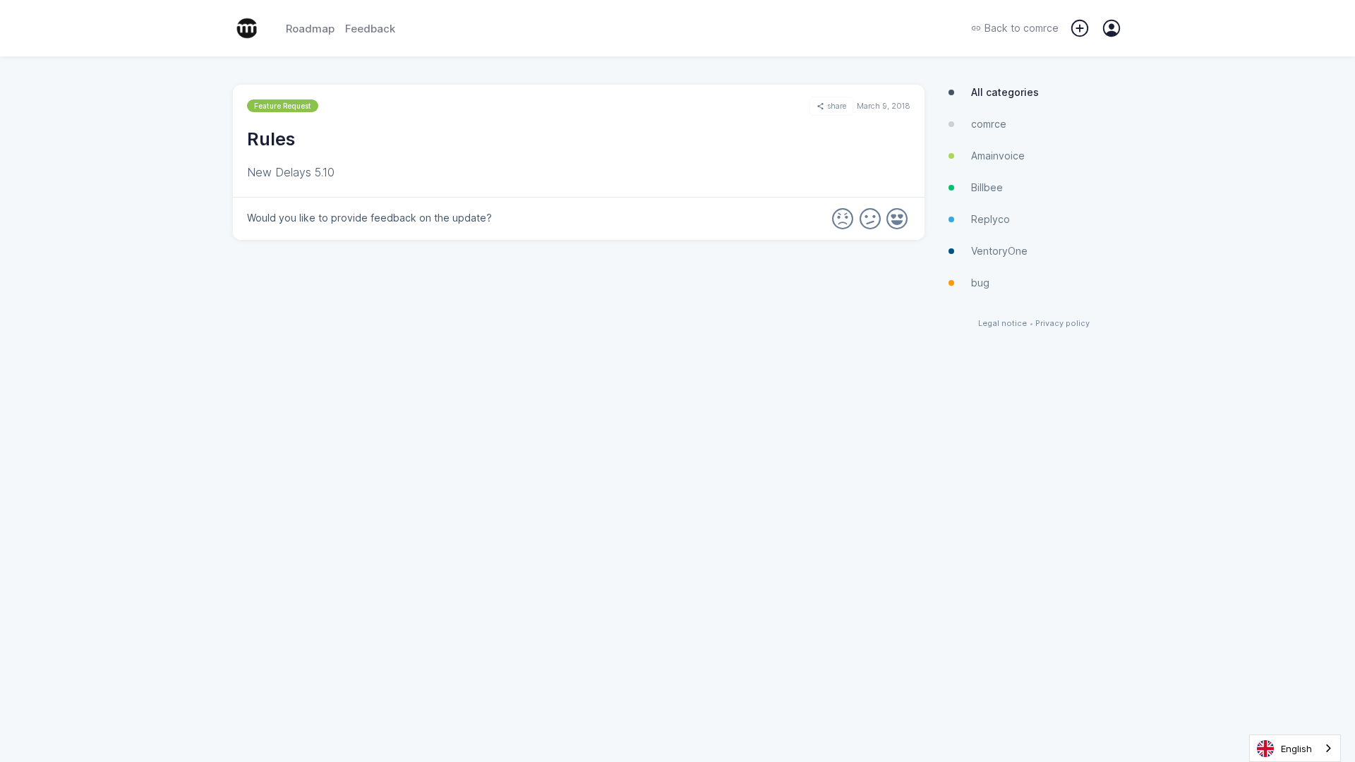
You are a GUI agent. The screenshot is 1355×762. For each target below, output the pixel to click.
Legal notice (1002, 323)
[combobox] (1295, 748)
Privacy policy (1062, 323)
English (1296, 748)
